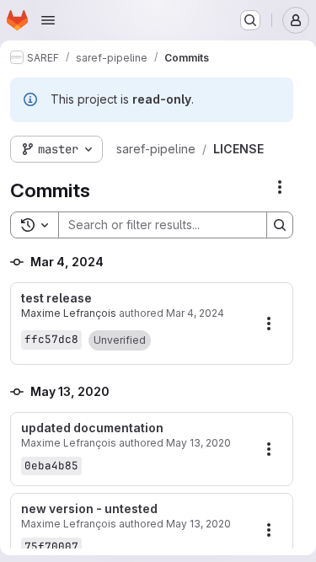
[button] (119, 340)
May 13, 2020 (198, 442)
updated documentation (92, 428)
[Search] (279, 224)
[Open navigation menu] (48, 20)
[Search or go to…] (250, 20)
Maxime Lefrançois (68, 313)
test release (56, 298)
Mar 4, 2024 (195, 313)
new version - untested (89, 509)
